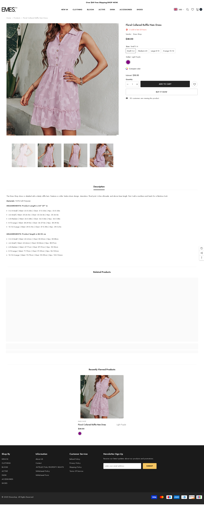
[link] (30, 347)
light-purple (80, 433)
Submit (149, 466)
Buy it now (161, 92)
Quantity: (129, 79)
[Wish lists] (192, 9)
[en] (175, 9)
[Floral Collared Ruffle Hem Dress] (102, 396)
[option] (62, 79)
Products (17, 18)
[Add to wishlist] (195, 84)
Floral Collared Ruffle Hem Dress (102, 424)
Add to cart (165, 84)
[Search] (187, 9)
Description (99, 186)
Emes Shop (137, 34)
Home (8, 18)
